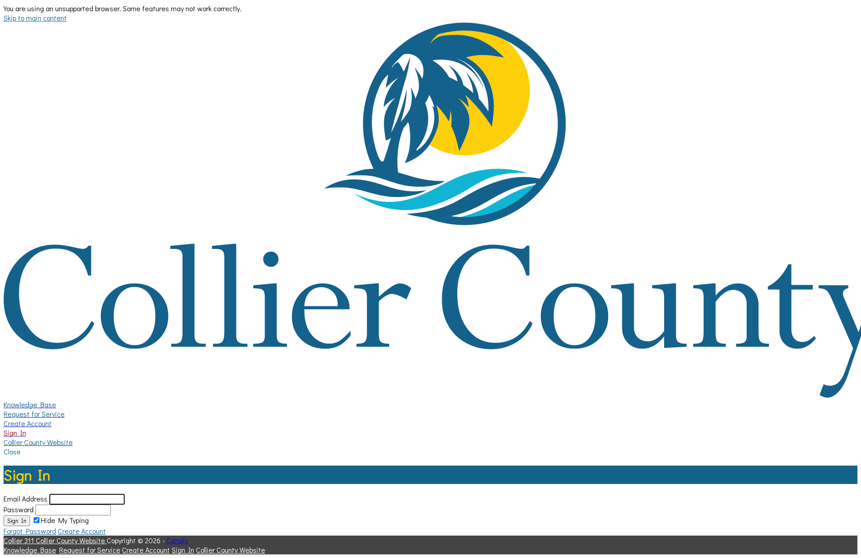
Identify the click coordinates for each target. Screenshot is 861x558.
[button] (430, 451)
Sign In (16, 521)
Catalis (177, 540)
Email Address (26, 498)
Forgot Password (30, 531)
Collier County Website (71, 540)
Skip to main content (35, 17)
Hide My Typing (65, 520)
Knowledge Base (30, 549)
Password (19, 509)
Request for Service (89, 549)
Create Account (82, 531)
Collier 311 (20, 540)
